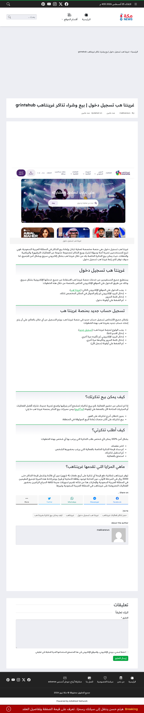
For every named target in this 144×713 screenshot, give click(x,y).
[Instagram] (54, 4)
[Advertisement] (72, 36)
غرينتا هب (76, 290)
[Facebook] (66, 4)
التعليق (124, 618)
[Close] (8, 709)
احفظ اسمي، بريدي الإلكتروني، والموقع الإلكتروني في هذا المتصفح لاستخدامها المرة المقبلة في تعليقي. (80, 652)
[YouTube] (49, 4)
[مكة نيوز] (126, 17)
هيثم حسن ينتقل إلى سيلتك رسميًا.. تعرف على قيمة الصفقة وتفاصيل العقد (72, 709)
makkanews (125, 113)
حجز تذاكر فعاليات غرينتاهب (114, 515)
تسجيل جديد (85, 329)
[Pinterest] (43, 4)
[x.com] (60, 4)
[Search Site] (8, 4)
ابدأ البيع (79, 409)
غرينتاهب (70, 515)
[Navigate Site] (135, 4)
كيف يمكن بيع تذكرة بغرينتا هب (48, 515)
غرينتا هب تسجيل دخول (88, 515)
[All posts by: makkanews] (119, 534)
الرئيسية (134, 51)
